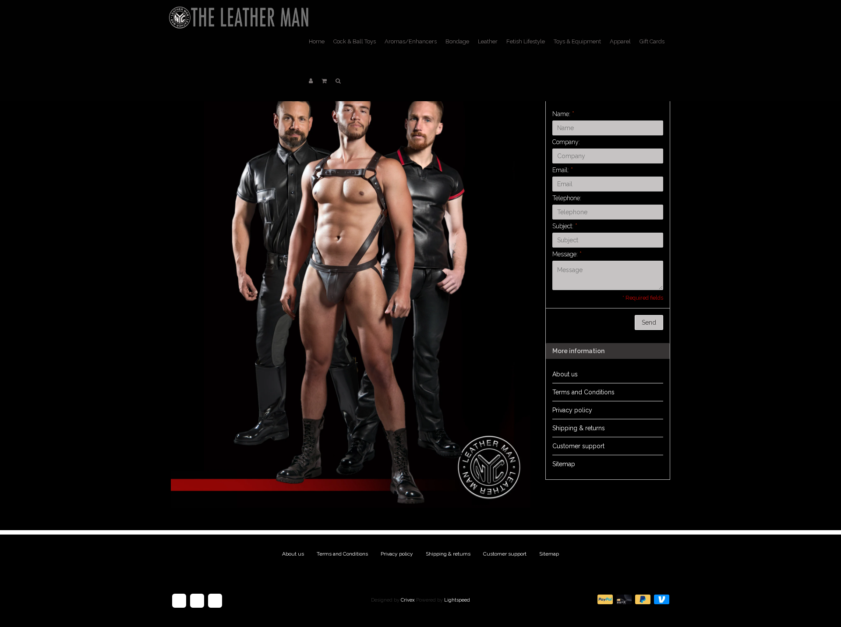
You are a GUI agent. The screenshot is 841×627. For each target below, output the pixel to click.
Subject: (564, 226)
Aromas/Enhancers (411, 41)
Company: (566, 141)
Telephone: (566, 198)
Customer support (578, 446)
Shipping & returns (578, 428)
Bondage (457, 41)
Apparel (620, 41)
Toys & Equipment (577, 41)
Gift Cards (652, 41)
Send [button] (649, 322)
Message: (567, 254)
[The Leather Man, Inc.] (240, 11)
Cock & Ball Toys (354, 41)
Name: (563, 113)
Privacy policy (572, 410)
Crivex (408, 600)
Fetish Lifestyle (525, 41)
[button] (324, 81)
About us (565, 374)
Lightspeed (457, 600)
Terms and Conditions (583, 392)
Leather (488, 41)
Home (317, 41)
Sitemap (563, 464)
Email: (562, 170)
